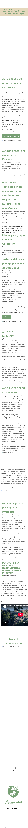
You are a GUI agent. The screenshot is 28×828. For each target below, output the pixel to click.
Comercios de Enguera (6, 825)
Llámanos (7, 317)
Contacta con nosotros (11, 136)
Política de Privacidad (12, 827)
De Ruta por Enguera (12, 99)
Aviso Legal (3, 827)
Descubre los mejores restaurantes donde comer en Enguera (12, 568)
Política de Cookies (22, 827)
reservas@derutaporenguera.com (12, 230)
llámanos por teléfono (8, 232)
